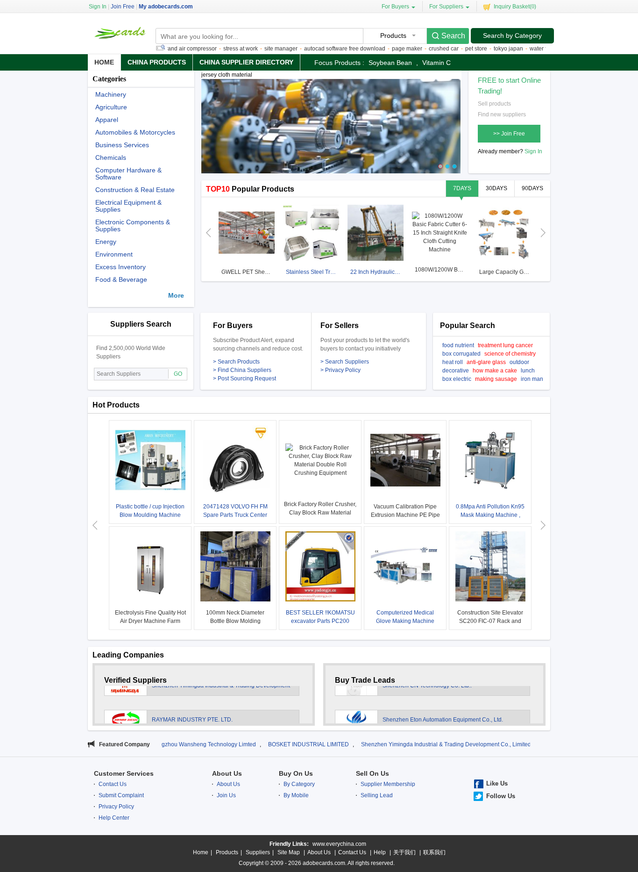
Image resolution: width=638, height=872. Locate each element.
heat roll (452, 362)
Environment (114, 254)
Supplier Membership (388, 784)
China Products (157, 62)
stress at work (219, 48)
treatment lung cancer (505, 345)
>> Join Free (509, 133)
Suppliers (258, 852)
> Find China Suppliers (242, 370)
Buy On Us (296, 773)
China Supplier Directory (246, 62)
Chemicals (110, 157)
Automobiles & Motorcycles (135, 132)
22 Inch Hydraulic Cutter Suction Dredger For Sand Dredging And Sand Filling (376, 272)
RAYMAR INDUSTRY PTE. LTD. (192, 705)
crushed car (422, 48)
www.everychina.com (339, 844)
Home (104, 62)
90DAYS (532, 188)
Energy (105, 241)
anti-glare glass (486, 362)
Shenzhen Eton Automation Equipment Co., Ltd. (443, 705)
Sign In (533, 151)
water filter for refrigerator (540, 48)
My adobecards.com (166, 6)
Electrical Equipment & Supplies (128, 206)
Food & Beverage (121, 279)
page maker (385, 48)
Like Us (497, 783)
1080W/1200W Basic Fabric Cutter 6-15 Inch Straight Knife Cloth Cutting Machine (441, 269)
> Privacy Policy (340, 370)
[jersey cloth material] (331, 130)
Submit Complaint (121, 795)
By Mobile (296, 795)
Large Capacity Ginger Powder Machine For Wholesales (505, 272)
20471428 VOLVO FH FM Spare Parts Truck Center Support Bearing (235, 515)
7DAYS (462, 188)
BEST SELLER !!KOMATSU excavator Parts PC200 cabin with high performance (320, 621)
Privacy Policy (116, 806)
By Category (299, 784)
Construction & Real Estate (135, 189)
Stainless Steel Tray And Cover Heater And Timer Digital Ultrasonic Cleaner (312, 272)
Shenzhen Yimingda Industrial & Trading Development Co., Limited (402, 744)
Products (227, 852)
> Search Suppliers (344, 361)
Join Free (123, 6)
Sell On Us (372, 773)
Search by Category (512, 35)
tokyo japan (487, 48)
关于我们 (404, 852)
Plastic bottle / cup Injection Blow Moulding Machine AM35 (150, 515)
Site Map (288, 852)
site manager (259, 48)
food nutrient (458, 345)
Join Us (226, 795)
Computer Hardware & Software (128, 174)
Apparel (106, 119)
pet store (455, 48)
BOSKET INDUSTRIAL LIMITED (264, 744)
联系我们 (434, 852)
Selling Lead (377, 795)
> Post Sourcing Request (244, 378)
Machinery (110, 94)
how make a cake (495, 370)
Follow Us (500, 796)
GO (178, 374)
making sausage (496, 379)
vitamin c (436, 62)
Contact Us (113, 784)
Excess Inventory (120, 267)
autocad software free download (323, 48)
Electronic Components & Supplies (132, 226)
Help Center (114, 818)
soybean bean (390, 62)
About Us (227, 773)
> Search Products (236, 361)
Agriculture (111, 107)
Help (380, 852)
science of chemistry (510, 353)
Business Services (122, 145)
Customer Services (124, 773)
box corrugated (461, 353)
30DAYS (496, 188)
